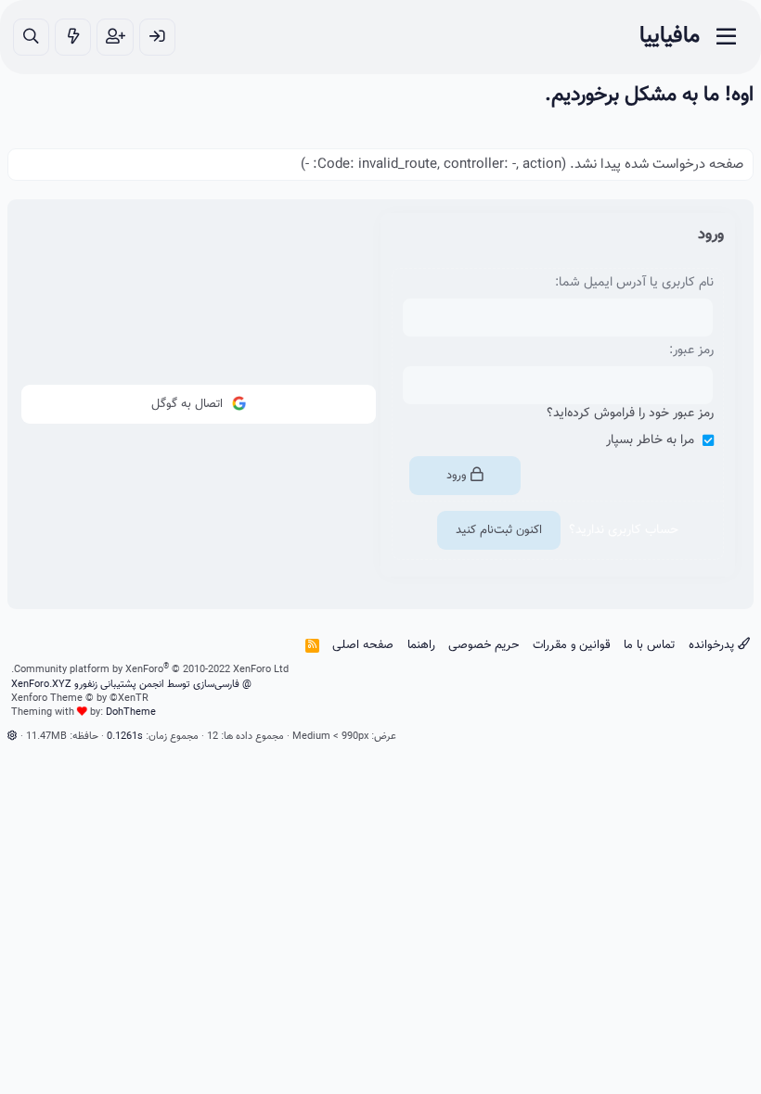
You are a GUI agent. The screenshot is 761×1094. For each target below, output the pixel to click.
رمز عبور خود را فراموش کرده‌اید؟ (630, 413)
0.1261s (125, 736)
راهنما (421, 645)
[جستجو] (31, 37)
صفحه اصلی (362, 645)
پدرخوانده (713, 645)
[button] (12, 736)
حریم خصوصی (483, 645)
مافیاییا (669, 36)
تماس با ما (649, 645)
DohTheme (131, 712)
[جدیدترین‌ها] (73, 37)
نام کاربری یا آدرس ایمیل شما (636, 283)
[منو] (726, 37)
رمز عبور (693, 350)
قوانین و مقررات (572, 645)
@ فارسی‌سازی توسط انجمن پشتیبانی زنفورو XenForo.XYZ (131, 685)
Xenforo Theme (79, 698)
